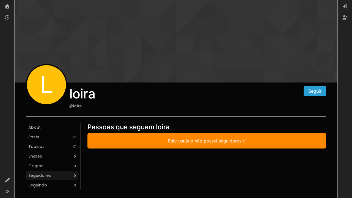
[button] (7, 180)
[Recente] (7, 17)
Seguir (314, 91)
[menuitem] (345, 6)
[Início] (7, 6)
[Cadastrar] (345, 17)
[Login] (345, 6)
